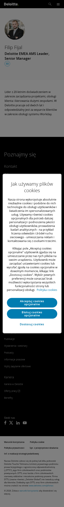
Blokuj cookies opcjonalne (32, 313)
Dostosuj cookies (32, 324)
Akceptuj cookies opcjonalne (32, 302)
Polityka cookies (47, 290)
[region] (32, 253)
